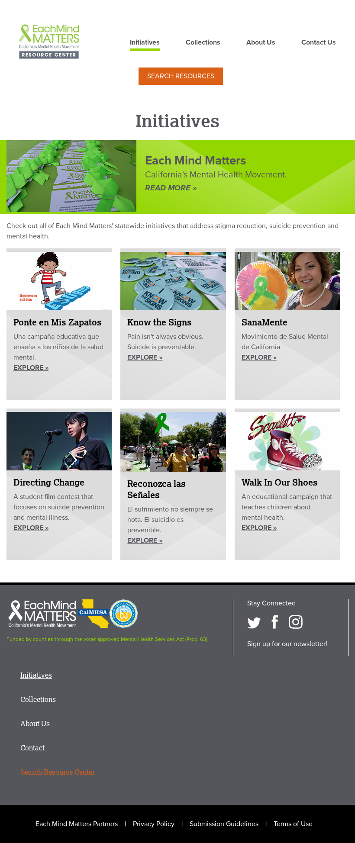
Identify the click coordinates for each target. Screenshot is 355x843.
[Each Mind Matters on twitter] (254, 622)
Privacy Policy (153, 824)
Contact (32, 748)
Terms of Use (293, 824)
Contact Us (318, 43)
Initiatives (145, 43)
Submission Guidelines (224, 824)
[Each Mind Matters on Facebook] (275, 622)
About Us (260, 43)
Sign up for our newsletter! (287, 644)
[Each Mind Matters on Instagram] (296, 622)
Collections (203, 43)
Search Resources (180, 76)
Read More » (171, 188)
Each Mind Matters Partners (77, 824)
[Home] (49, 42)
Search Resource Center (57, 772)
